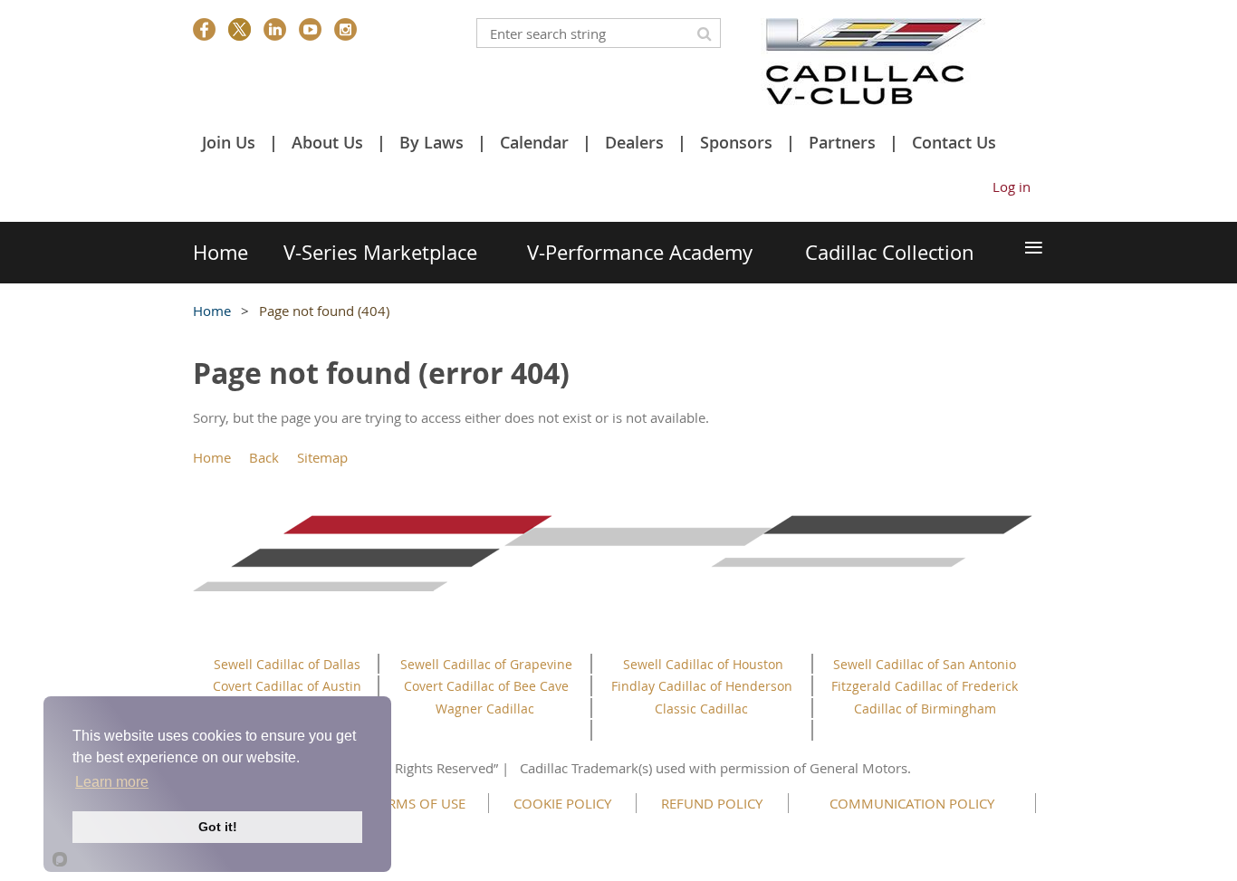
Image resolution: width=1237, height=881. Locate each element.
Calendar (534, 142)
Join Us (228, 142)
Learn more (112, 782)
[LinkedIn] (275, 29)
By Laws (431, 142)
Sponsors (736, 142)
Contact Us (954, 142)
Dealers (634, 142)
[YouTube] (310, 29)
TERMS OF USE (419, 803)
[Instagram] (345, 29)
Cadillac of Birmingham (925, 708)
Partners (842, 142)
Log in (1011, 186)
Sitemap (322, 457)
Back (264, 457)
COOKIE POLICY (562, 803)
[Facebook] (204, 29)
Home (212, 311)
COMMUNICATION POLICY (911, 803)
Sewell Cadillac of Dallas (287, 664)
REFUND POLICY (711, 803)
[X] (239, 29)
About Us (327, 142)
